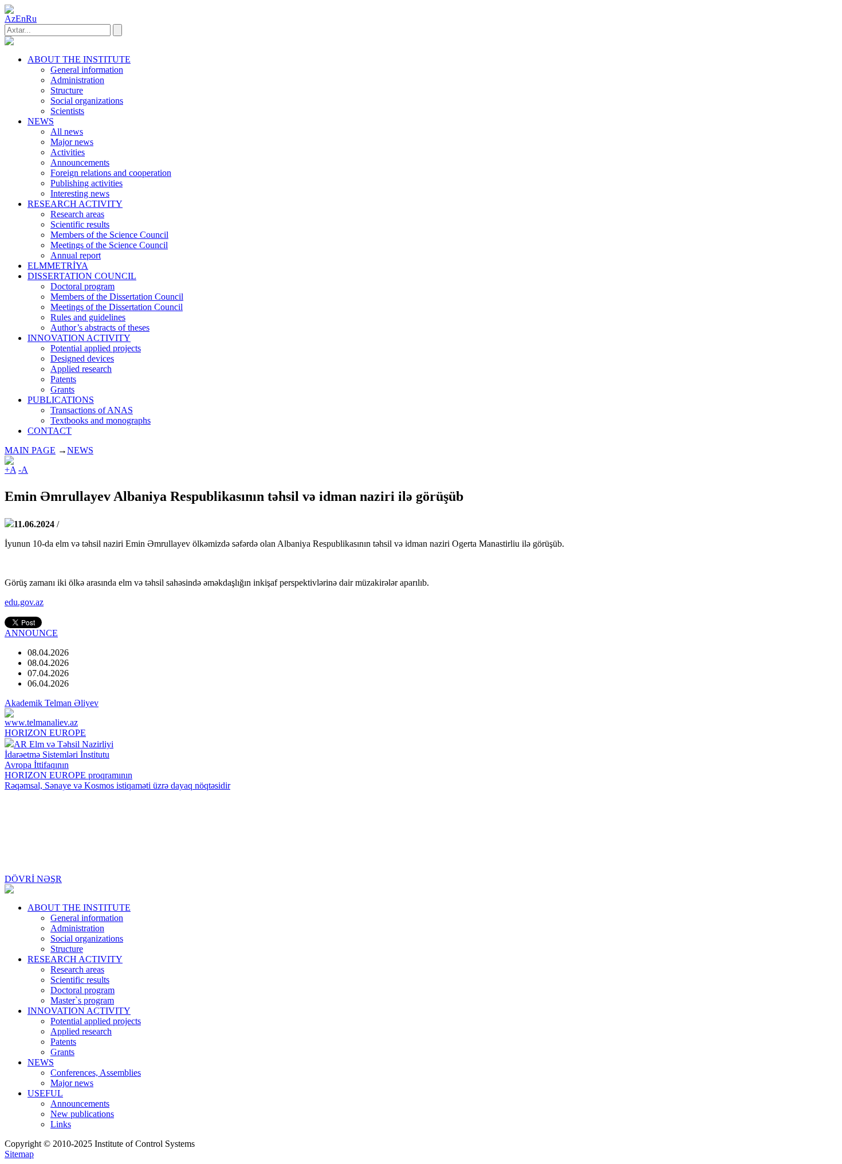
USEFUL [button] (45, 1093)
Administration (77, 80)
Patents (63, 379)
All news (66, 131)
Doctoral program (82, 286)
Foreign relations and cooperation (110, 173)
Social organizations (86, 100)
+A (10, 470)
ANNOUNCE (31, 633)
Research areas (77, 214)
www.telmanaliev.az (41, 722)
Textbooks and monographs (100, 420)
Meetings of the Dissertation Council (116, 307)
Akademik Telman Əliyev (52, 703)
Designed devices (82, 358)
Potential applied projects (95, 348)
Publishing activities (86, 183)
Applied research (81, 369)
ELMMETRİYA (57, 266)
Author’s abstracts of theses (99, 327)
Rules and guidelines (87, 317)
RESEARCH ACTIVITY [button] (75, 204)
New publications (82, 1114)
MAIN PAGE (30, 450)
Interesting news (79, 193)
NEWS (80, 450)
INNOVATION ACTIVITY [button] (79, 338)
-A (23, 470)
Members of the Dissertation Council (116, 296)
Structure (66, 90)
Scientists (67, 111)
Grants (62, 389)
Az (10, 18)
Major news (71, 142)
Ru (31, 18)
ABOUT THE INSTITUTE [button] (79, 59)
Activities (67, 152)
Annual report (75, 255)
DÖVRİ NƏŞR (33, 879)
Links (60, 1124)
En (20, 18)
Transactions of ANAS (91, 410)
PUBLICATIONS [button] (60, 400)
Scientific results (79, 224)
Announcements (79, 162)
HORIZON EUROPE (45, 733)
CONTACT (49, 431)
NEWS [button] (40, 121)
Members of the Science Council (109, 235)
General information (86, 70)
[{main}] (9, 42)
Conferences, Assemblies (95, 1072)
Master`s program (82, 1000)
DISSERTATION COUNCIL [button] (81, 276)
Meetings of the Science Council (109, 245)
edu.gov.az (24, 602)
